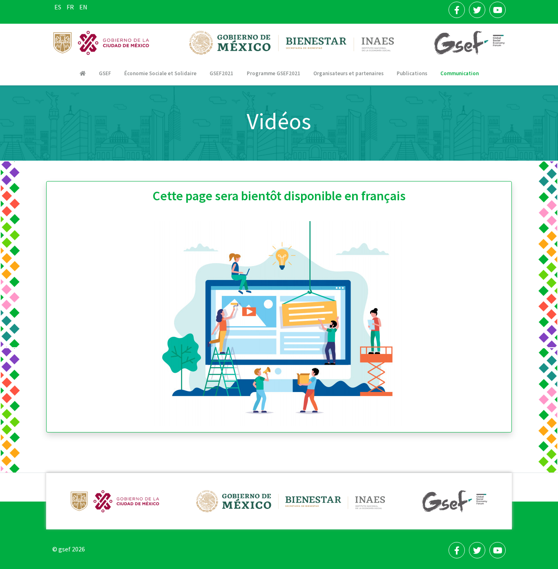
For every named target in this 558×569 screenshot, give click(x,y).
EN (83, 7)
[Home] (82, 73)
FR (71, 7)
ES (58, 7)
